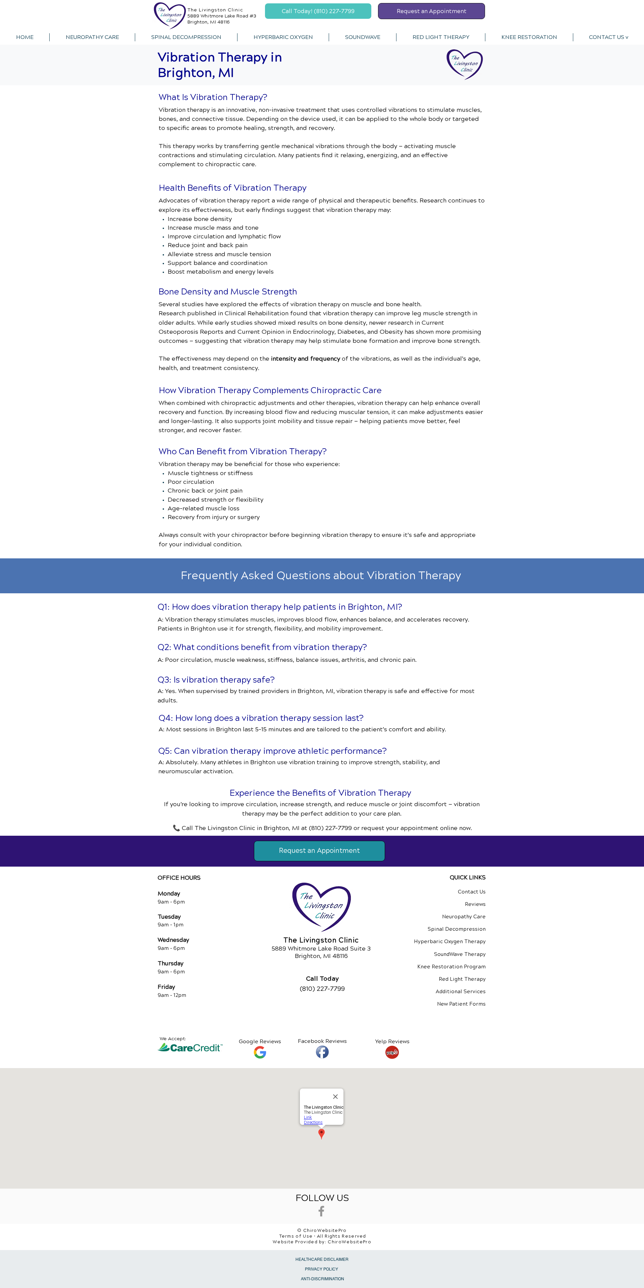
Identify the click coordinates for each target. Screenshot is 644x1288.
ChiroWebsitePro (349, 1242)
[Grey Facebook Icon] (321, 1211)
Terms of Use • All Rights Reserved (322, 1236)
